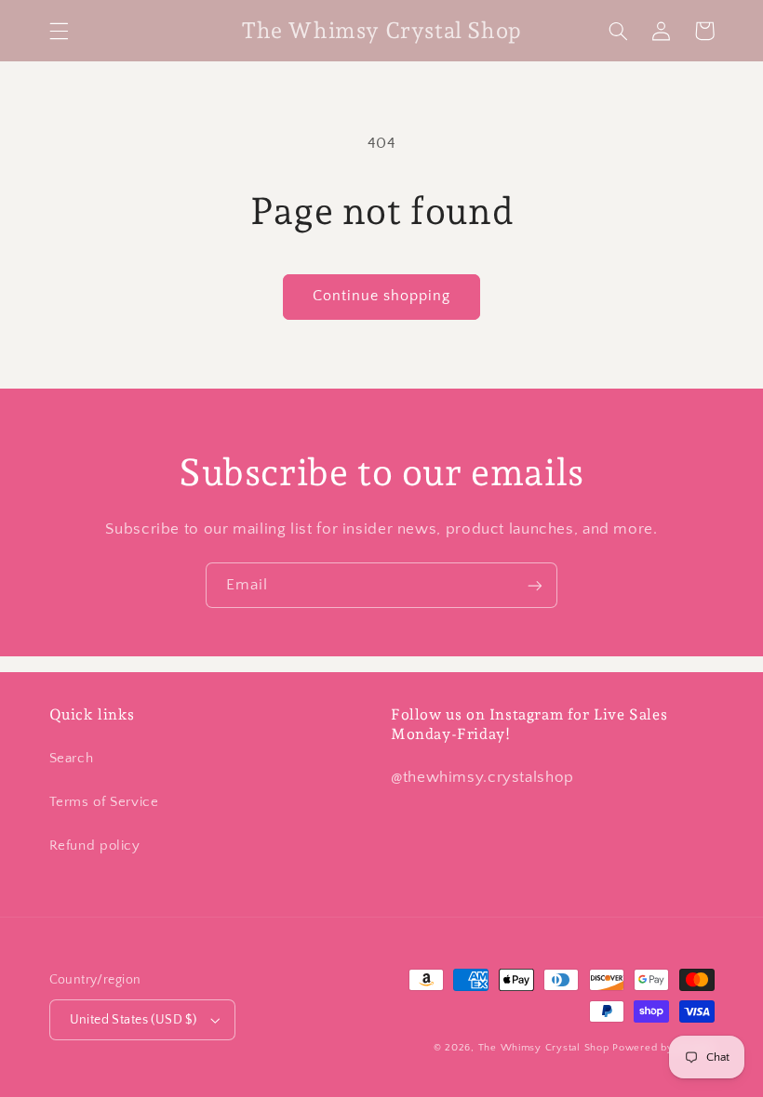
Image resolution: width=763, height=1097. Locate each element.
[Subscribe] (535, 585)
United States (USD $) (133, 1019)
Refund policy (95, 846)
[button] (58, 30)
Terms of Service (104, 802)
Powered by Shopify (663, 1047)
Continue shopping (382, 296)
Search (71, 758)
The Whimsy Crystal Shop (543, 1047)
